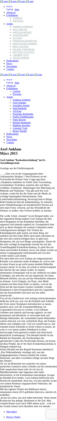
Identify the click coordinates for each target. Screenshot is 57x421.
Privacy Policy (13, 417)
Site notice (11, 411)
